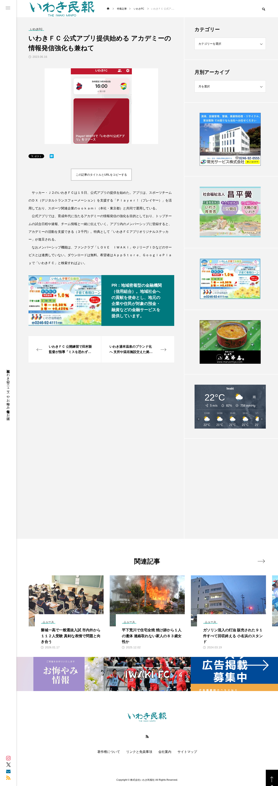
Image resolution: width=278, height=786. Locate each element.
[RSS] (8, 777)
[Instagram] (8, 758)
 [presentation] (261, 561)
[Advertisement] (230, 478)
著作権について (108, 751)
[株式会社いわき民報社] (62, 8)
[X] (8, 764)
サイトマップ (187, 751)
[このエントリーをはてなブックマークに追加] (52, 157)
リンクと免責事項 (139, 751)
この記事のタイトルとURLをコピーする (101, 174)
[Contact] (8, 771)
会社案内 (164, 751)
